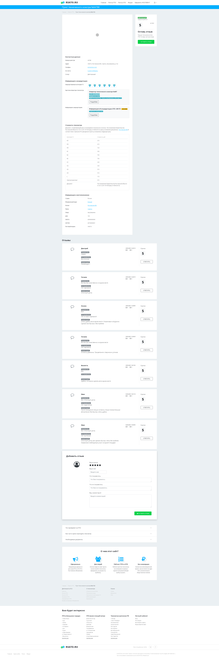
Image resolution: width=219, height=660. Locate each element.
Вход (136, 618)
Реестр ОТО (122, 3)
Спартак (88, 634)
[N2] (99, 86)
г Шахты (90, 209)
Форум (130, 3)
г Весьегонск (65, 636)
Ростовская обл (123, 129)
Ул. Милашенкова (90, 630)
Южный (90, 202)
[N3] (109, 86)
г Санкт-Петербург (115, 620)
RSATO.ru (71, 2)
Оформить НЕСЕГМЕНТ (142, 3)
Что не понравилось (96, 484)
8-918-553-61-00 (92, 67)
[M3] (90, 86)
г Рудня (64, 630)
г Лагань (64, 622)
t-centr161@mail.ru (93, 71)
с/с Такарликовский (66, 634)
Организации (89, 598)
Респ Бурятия (114, 628)
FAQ (112, 595)
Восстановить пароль (140, 622)
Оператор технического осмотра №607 (103, 92)
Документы (113, 593)
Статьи (112, 591)
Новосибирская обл (115, 634)
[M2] (114, 86)
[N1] (95, 86)
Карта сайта (17, 654)
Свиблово (88, 624)
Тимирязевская (90, 628)
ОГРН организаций (91, 596)
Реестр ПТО (112, 3)
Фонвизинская (89, 626)
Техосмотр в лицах (91, 593)
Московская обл (115, 622)
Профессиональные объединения (70, 600)
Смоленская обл (115, 624)
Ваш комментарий (95, 493)
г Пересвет (64, 624)
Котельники (89, 622)
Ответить (146, 262)
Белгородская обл (115, 630)
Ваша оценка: (93, 462)
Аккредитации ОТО (66, 598)
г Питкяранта (65, 626)
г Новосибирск (65, 618)
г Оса (63, 628)
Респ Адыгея (114, 626)
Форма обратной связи (140, 624)
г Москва (113, 618)
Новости (64, 591)
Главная (103, 3)
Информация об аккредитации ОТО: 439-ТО (105, 109)
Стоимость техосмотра (92, 591)
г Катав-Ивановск (66, 632)
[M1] (104, 86)
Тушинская (89, 620)
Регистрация (138, 620)
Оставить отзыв (146, 42)
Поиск (23, 654)
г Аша (63, 620)
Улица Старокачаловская (92, 636)
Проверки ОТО (65, 596)
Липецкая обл (114, 632)
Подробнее (94, 102)
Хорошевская (89, 632)
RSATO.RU (71, 646)
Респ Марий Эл (114, 636)
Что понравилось (95, 476)
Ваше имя (92, 469)
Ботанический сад (90, 618)
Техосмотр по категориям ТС (93, 595)
